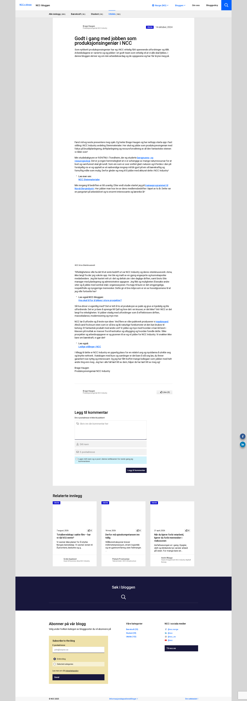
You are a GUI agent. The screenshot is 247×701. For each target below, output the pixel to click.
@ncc (170, 633)
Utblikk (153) (131, 637)
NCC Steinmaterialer (89, 179)
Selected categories (65, 664)
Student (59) (131, 633)
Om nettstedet (191, 699)
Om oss (196, 5)
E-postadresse (58, 645)
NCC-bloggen (43, 5)
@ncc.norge (173, 629)
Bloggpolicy (212, 5)
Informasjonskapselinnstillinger (122, 699)
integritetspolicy (71, 671)
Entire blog (61, 659)
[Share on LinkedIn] (242, 444)
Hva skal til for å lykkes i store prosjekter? (100, 300)
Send (56, 677)
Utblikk (150, 27)
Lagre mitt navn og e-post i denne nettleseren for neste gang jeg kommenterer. (105, 460)
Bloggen (179, 5)
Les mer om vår (65, 671)
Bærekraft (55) (132, 629)
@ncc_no (172, 637)
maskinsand (162, 321)
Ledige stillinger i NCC (89, 346)
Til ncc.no (171, 648)
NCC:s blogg (26, 4)
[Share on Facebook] (242, 436)
